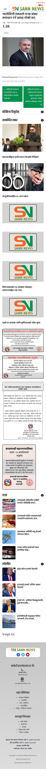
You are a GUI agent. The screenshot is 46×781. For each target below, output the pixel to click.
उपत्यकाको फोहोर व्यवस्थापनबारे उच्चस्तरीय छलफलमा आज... (29, 517)
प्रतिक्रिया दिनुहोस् (10, 112)
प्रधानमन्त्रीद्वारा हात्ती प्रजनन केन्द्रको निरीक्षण (20, 157)
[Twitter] (23, 654)
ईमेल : (23, 681)
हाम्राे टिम (24, 724)
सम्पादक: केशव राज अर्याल (23, 749)
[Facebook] (18, 654)
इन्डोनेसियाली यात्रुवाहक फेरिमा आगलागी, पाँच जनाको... (28, 617)
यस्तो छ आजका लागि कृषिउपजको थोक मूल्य (21, 323)
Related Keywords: (10, 77)
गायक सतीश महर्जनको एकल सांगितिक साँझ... (28, 548)
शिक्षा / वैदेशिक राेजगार (24, 708)
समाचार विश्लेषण (24, 697)
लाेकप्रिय (6, 564)
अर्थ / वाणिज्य (23, 703)
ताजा (4, 495)
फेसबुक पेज (8, 634)
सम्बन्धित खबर (10, 120)
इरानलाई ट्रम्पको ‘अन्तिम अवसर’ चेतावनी (29, 586)
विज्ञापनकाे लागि (24, 729)
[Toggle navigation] (5, 9)
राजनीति (24, 700)
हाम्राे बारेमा (23, 721)
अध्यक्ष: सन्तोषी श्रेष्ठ (22, 746)
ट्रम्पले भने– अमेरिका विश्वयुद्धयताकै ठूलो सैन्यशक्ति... (30, 601)
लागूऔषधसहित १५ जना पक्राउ (15, 196)
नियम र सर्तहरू (24, 732)
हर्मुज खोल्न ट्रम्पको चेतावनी (27, 569)
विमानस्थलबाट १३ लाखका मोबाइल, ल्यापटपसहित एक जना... (17, 288)
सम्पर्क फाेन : (23, 673)
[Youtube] (28, 654)
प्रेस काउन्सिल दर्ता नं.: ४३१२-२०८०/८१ (23, 743)
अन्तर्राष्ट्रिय (24, 705)
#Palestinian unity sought (28, 77)
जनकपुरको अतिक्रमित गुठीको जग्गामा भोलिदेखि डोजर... (28, 501)
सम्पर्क (24, 727)
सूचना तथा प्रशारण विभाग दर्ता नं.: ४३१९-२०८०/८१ (23, 740)
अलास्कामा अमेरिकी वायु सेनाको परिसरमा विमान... (29, 533)
